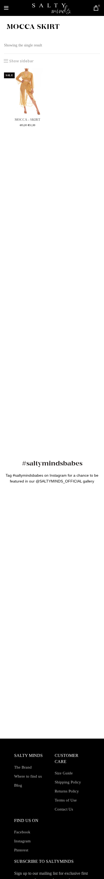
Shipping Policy (68, 782)
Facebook (22, 832)
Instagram (22, 841)
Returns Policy (67, 791)
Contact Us (64, 809)
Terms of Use (66, 800)
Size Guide (64, 773)
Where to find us (28, 776)
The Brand (23, 767)
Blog (18, 785)
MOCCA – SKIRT (27, 120)
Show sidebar (21, 61)
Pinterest (21, 850)
